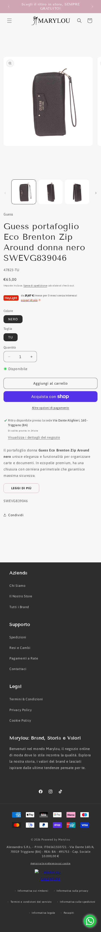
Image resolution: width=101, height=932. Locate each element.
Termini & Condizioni (26, 699)
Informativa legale (43, 912)
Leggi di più (21, 488)
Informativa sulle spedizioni (77, 901)
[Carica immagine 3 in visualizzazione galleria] (77, 192)
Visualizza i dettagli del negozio (34, 437)
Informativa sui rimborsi (33, 890)
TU (10, 337)
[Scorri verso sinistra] (5, 193)
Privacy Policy (20, 710)
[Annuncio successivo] (92, 6)
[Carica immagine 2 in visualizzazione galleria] (50, 192)
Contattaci (18, 669)
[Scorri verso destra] (96, 193)
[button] (9, 20)
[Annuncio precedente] (9, 6)
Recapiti (69, 912)
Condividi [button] (15, 515)
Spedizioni (17, 637)
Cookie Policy (20, 720)
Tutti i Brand (19, 607)
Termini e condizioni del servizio (31, 901)
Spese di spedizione (35, 285)
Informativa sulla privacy (72, 890)
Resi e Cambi (19, 648)
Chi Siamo (17, 585)
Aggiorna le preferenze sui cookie (50, 863)
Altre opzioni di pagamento (50, 407)
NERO (13, 319)
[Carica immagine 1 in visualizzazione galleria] (24, 192)
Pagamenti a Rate (23, 658)
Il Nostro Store (20, 596)
